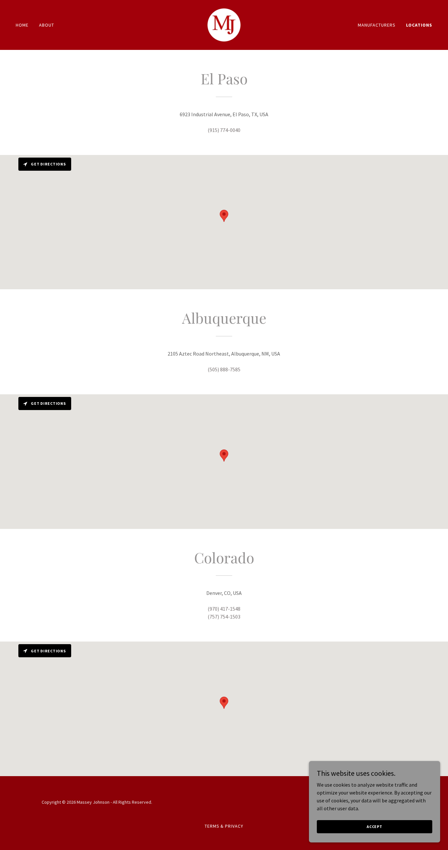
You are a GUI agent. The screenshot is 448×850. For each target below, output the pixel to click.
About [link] (46, 25)
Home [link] (22, 25)
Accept (374, 826)
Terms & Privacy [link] (224, 826)
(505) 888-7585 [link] (224, 369)
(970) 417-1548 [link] (224, 608)
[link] (224, 24)
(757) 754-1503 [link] (224, 616)
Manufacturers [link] (377, 25)
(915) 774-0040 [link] (224, 130)
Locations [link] (419, 25)
